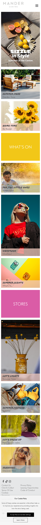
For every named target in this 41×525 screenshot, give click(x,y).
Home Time (10, 125)
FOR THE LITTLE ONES (16, 187)
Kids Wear (10, 168)
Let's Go (8, 106)
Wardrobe (9, 250)
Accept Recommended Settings (20, 515)
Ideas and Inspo (14, 74)
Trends (7, 200)
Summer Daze (11, 93)
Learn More (20, 520)
